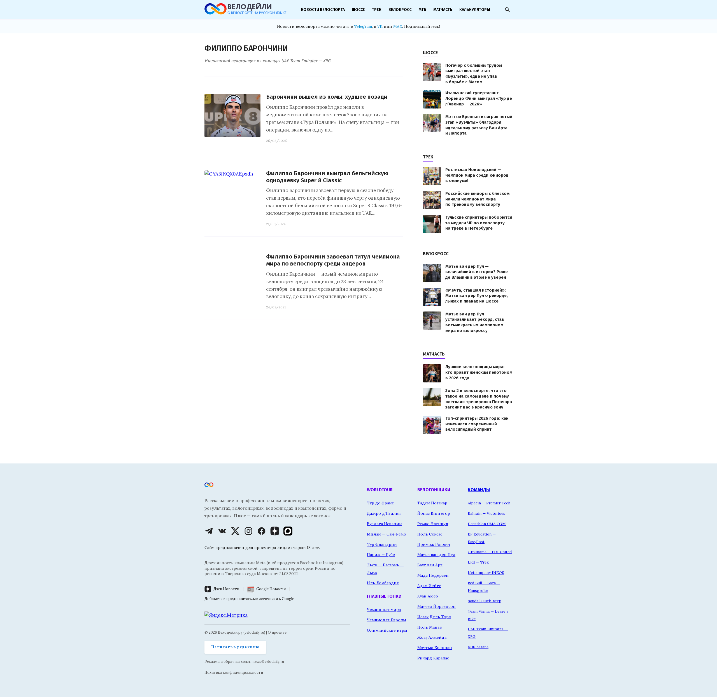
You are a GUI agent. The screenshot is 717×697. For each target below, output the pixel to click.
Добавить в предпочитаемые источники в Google (249, 598)
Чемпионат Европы (386, 619)
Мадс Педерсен (433, 575)
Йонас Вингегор (433, 513)
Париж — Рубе (381, 554)
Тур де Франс (380, 503)
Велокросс (399, 9)
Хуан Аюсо (427, 596)
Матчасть (442, 9)
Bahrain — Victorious (486, 513)
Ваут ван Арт (430, 564)
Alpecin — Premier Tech (489, 503)
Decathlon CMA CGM (487, 523)
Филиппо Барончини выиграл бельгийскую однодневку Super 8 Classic (327, 177)
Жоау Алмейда (431, 637)
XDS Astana (478, 646)
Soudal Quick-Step (484, 600)
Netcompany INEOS (486, 572)
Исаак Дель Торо (434, 616)
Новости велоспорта (323, 9)
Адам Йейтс (429, 585)
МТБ (422, 9)
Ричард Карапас (433, 658)
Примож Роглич (433, 544)
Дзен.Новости (226, 589)
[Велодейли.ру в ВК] (222, 531)
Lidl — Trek (478, 562)
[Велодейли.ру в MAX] (287, 531)
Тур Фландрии (382, 544)
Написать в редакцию (235, 647)
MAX (397, 26)
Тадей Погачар (432, 503)
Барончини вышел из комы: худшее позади (327, 96)
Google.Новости (271, 589)
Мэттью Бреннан (434, 647)
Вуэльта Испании (384, 523)
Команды (479, 489)
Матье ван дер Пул (436, 554)
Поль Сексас (429, 534)
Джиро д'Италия (384, 513)
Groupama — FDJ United (490, 551)
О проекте (277, 632)
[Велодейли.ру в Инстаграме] (248, 531)
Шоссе (358, 9)
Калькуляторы (474, 9)
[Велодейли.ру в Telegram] (208, 531)
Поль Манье (429, 627)
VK (380, 26)
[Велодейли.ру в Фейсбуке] (261, 531)
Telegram (363, 26)
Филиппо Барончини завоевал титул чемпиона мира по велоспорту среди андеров (333, 260)
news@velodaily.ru (268, 661)
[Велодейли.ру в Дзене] (274, 531)
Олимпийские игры (387, 630)
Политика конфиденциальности (233, 672)
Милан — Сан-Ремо (386, 534)
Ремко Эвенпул (432, 523)
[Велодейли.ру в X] (235, 531)
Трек (376, 9)
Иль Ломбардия (383, 582)
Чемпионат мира (384, 609)
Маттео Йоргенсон (436, 606)
